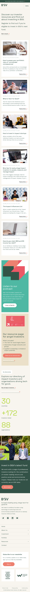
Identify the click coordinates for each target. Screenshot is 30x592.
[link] (15, 564)
